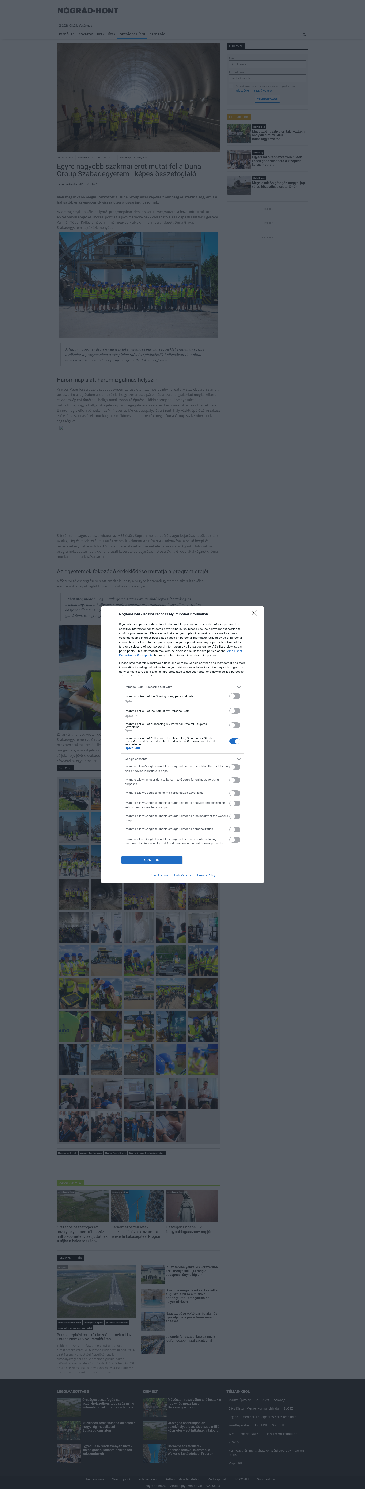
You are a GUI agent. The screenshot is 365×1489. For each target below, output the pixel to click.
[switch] (234, 696)
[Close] (256, 614)
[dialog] (182, 744)
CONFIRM (152, 859)
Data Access (182, 875)
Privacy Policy (206, 875)
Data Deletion (159, 875)
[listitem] (182, 687)
